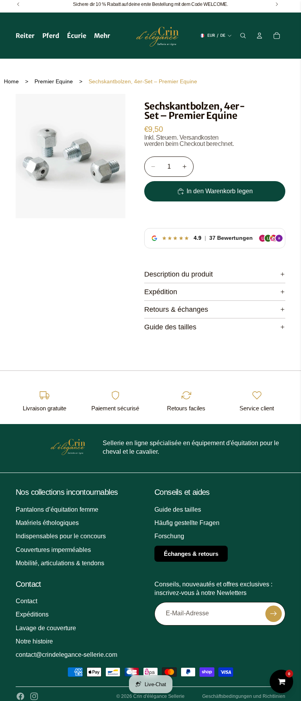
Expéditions (32, 614)
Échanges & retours (191, 553)
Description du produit (178, 274)
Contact (26, 601)
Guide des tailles (170, 327)
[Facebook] (20, 696)
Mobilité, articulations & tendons (60, 563)
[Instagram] (34, 696)
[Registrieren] (273, 614)
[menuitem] (102, 35)
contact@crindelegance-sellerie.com (66, 654)
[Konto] (259, 35)
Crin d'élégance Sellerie (159, 696)
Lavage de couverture (46, 628)
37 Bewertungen (231, 238)
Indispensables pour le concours (61, 536)
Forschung (169, 536)
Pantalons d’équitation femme (57, 509)
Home (11, 81)
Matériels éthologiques (47, 522)
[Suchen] (243, 35)
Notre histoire (34, 641)
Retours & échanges (176, 309)
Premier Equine (53, 81)
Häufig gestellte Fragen (186, 522)
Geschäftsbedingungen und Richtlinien (243, 696)
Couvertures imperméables (53, 549)
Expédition (160, 292)
